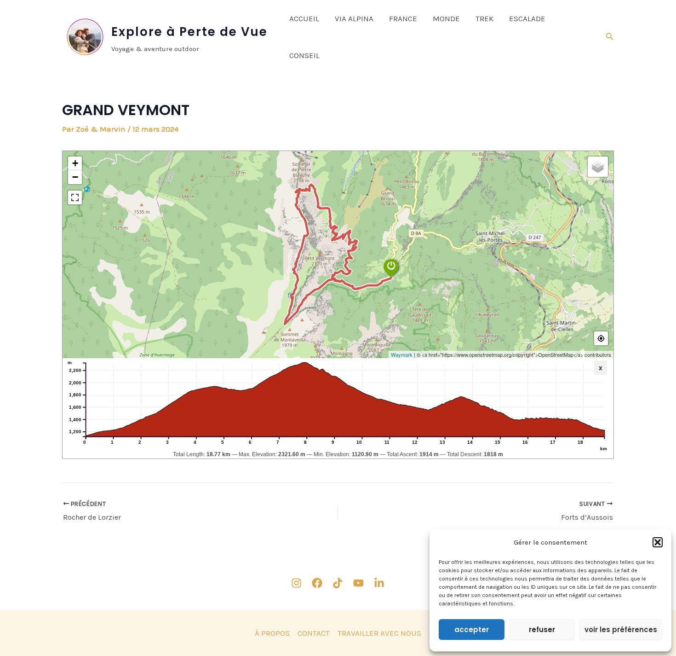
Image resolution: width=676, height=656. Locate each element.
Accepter (471, 629)
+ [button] (75, 163)
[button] (657, 542)
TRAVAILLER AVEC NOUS (379, 633)
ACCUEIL (304, 18)
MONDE (446, 18)
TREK (484, 18)
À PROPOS (272, 633)
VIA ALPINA (354, 18)
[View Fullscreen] (75, 197)
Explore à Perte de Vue (189, 31)
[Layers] (598, 167)
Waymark (401, 354)
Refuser (542, 629)
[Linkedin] (379, 583)
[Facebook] (317, 583)
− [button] (75, 177)
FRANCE (403, 18)
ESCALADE (527, 18)
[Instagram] (296, 583)
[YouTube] (358, 583)
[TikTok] (337, 583)
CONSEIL (304, 55)
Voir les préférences (620, 629)
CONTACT (314, 633)
